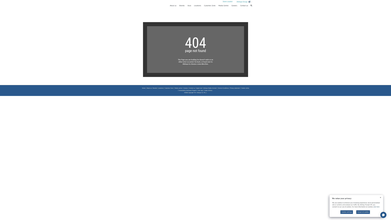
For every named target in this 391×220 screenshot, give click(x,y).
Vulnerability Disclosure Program (188, 91)
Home (143, 88)
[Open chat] (383, 215)
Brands (182, 6)
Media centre (178, 88)
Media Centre (223, 6)
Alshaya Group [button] (242, 2)
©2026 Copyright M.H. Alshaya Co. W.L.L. (195, 93)
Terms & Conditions (223, 88)
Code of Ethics (208, 91)
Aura (189, 6)
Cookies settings (346, 212)
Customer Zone (209, 6)
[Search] (251, 6)
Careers (234, 6)
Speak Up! (199, 88)
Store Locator (228, 2)
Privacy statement (235, 88)
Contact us (244, 6)
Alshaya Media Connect (210, 88)
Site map (200, 91)
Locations (197, 6)
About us (173, 6)
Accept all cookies (363, 212)
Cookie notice (245, 88)
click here (376, 207)
